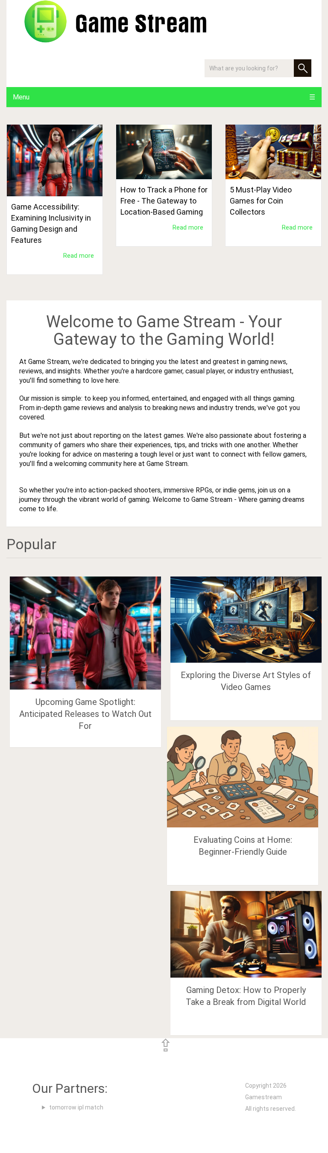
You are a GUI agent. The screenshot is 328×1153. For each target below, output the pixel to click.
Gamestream (263, 1097)
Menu (21, 97)
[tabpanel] (54, 206)
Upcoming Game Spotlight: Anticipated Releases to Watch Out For (85, 714)
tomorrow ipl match (76, 1107)
